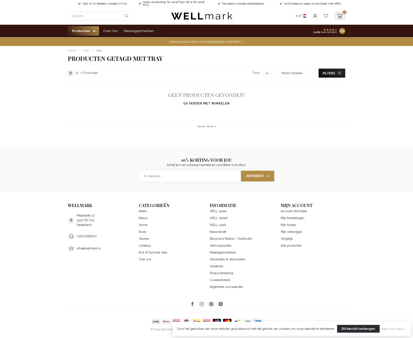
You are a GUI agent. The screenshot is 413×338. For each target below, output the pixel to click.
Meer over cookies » (394, 328)
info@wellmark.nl (89, 248)
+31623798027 (87, 236)
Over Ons (110, 31)
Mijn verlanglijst (291, 232)
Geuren (144, 238)
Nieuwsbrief (218, 232)
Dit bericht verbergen (358, 328)
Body (142, 232)
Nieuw (143, 218)
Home (72, 50)
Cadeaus (145, 245)
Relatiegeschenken (139, 31)
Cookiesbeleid (220, 280)
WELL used (218, 225)
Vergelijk (287, 238)
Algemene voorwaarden (226, 287)
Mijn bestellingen (292, 218)
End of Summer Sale (153, 252)
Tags (86, 50)
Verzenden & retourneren (227, 259)
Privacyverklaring (221, 273)
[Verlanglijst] (326, 16)
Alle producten (291, 245)
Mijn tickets (288, 225)
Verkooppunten (220, 245)
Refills (143, 211)
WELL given (218, 211)
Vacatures (216, 266)
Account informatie (294, 211)
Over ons (145, 259)
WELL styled (219, 218)
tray (99, 50)
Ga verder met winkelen (206, 103)
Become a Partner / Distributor (231, 238)
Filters (329, 73)
